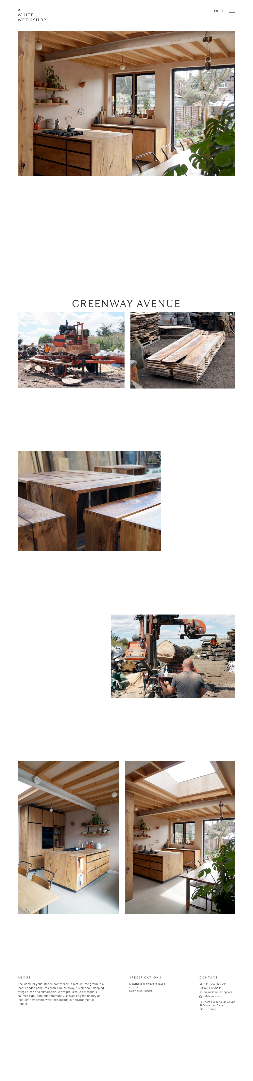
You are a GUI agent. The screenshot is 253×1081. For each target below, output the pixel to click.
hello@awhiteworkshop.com (215, 992)
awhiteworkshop (212, 996)
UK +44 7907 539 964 (213, 983)
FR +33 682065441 (211, 988)
